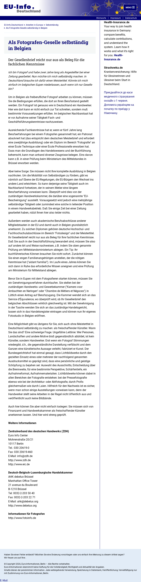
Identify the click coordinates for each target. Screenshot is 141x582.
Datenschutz (131, 18)
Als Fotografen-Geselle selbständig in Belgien (26, 28)
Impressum (115, 18)
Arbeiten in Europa (34, 25)
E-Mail (4, 580)
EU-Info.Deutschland (13, 25)
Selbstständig (52, 25)
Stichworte (101, 18)
